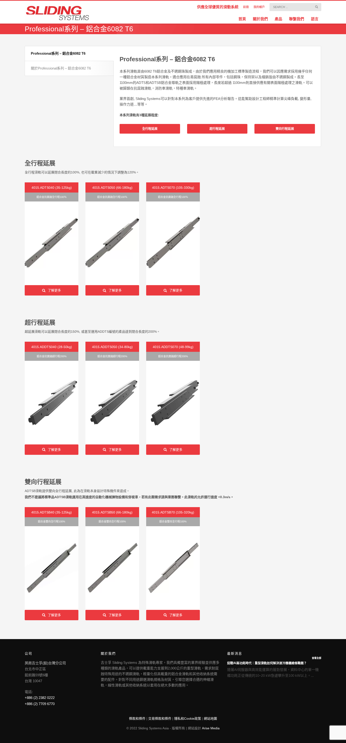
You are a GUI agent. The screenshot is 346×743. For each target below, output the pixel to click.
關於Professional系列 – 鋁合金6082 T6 (61, 68)
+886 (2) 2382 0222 (40, 698)
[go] (316, 6)
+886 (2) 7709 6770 (40, 704)
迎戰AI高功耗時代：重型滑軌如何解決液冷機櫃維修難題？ (267, 663)
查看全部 (316, 658)
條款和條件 (137, 718)
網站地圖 (210, 718)
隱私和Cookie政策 (187, 718)
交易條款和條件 (159, 718)
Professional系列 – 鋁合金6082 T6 (58, 53)
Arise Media (211, 728)
